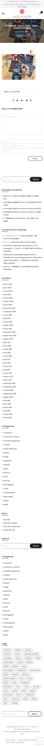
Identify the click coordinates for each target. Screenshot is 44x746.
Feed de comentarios (11, 526)
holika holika (35, 670)
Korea (5, 477)
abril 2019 (6, 318)
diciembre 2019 (9, 308)
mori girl (36, 687)
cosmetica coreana (31, 654)
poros (5, 691)
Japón (5, 674)
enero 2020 (7, 305)
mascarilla (7, 687)
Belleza (18, 650)
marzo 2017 (7, 373)
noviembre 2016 (9, 387)
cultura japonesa (10, 449)
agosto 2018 (8, 339)
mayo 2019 (7, 315)
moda (26, 687)
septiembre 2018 (9, 335)
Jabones (6, 465)
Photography (8, 485)
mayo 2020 (7, 291)
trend (25, 699)
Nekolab (27, 731)
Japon (5, 469)
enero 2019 (7, 329)
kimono (15, 674)
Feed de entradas (10, 523)
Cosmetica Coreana (11, 437)
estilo (38, 658)
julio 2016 (6, 400)
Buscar (34, 714)
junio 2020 (7, 288)
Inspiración (7, 461)
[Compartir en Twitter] (17, 98)
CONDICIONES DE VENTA (26, 740)
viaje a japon (8, 496)
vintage (14, 703)
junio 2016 (7, 404)
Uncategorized (9, 492)
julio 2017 (6, 359)
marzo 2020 (8, 298)
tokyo (5, 699)
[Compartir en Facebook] (13, 98)
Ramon (6, 266)
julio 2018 (6, 342)
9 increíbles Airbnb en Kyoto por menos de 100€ (22, 208)
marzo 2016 (7, 414)
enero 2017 (7, 380)
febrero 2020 (8, 301)
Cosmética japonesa (11, 441)
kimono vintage (9, 678)
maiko (14, 682)
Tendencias (29, 695)
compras (6, 654)
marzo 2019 (7, 322)
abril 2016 (6, 411)
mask (18, 687)
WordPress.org (9, 530)
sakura (32, 691)
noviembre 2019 (9, 311)
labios (5, 682)
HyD (22, 734)
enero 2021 (7, 284)
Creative (6, 445)
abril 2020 (7, 294)
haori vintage (8, 670)
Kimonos (6, 473)
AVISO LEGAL (10, 740)
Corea (17, 654)
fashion (29, 662)
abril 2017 (6, 370)
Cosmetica (7, 433)
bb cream (7, 650)
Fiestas (6, 666)
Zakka (5, 504)
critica (18, 658)
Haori (24, 666)
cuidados (28, 658)
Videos (6, 500)
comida (28, 650)
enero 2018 (7, 356)
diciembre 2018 (9, 332)
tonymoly (15, 699)
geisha (15, 666)
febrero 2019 (8, 325)
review (14, 691)
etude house (8, 662)
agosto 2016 (8, 397)
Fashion (6, 453)
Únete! (24, 7)
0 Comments (22, 36)
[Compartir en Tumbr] (30, 98)
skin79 (18, 695)
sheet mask (7, 695)
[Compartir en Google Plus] (22, 98)
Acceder (6, 519)
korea (21, 678)
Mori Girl (6, 481)
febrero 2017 (8, 376)
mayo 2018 (7, 349)
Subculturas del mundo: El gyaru (23, 242)
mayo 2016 (7, 407)
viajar (5, 703)
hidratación (22, 670)
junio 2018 (7, 346)
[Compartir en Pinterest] (27, 98)
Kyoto (30, 678)
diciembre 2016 (9, 383)
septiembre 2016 (9, 394)
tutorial (34, 699)
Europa (20, 662)
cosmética (7, 658)
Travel (5, 488)
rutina (24, 691)
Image (5, 457)
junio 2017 (7, 363)
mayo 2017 (7, 366)
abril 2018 (6, 353)
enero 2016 (7, 417)
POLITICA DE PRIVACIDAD (15, 742)
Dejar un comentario (12, 92)
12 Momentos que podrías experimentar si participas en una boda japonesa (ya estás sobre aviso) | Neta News (22, 257)
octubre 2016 (8, 390)
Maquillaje (25, 682)
